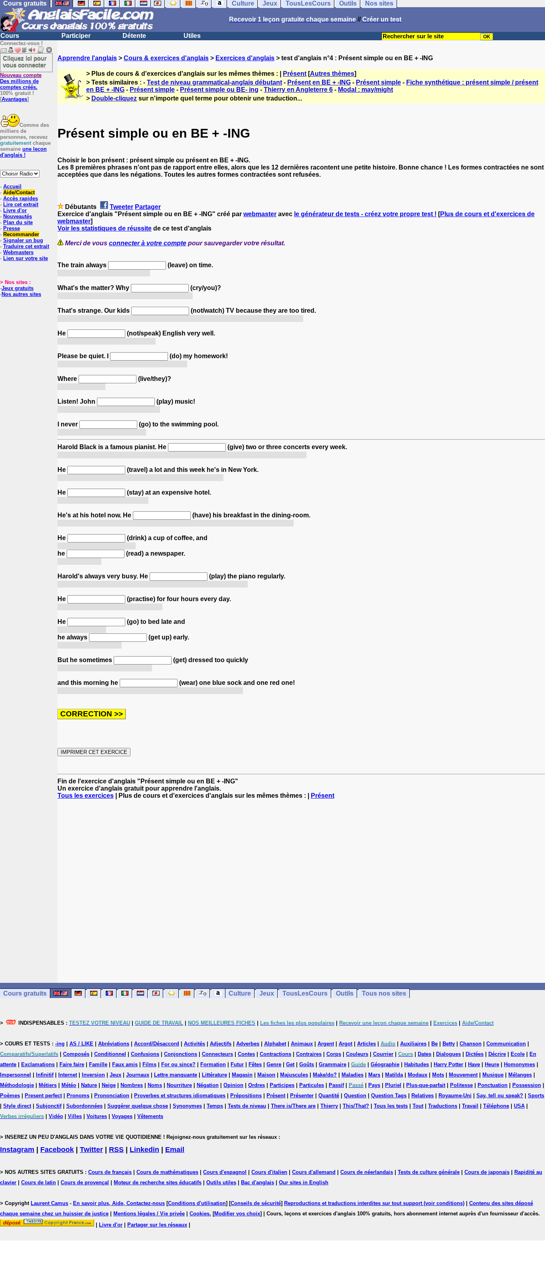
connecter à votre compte (147, 243)
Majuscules (294, 1075)
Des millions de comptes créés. (20, 81)
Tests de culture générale (429, 1172)
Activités (194, 1044)
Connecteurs (217, 1054)
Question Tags (389, 1096)
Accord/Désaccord (156, 1044)
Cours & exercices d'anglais (166, 58)
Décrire (497, 1054)
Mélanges (520, 1075)
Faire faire (71, 1064)
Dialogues (448, 1054)
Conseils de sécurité (256, 1203)
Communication (506, 1044)
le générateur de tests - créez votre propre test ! (365, 214)
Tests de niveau (247, 1106)
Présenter (302, 1096)
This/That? (356, 1106)
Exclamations (38, 1064)
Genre (274, 1064)
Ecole (518, 1054)
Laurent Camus (49, 1203)
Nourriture (179, 1085)
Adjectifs (220, 1044)
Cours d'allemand (314, 1172)
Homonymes (519, 1064)
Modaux (417, 1075)
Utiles (192, 35)
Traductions (442, 1106)
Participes (282, 1085)
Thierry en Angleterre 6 (298, 89)
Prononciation (111, 1096)
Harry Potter (448, 1064)
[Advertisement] (301, 891)
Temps (215, 1106)
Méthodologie (17, 1085)
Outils (344, 993)
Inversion (93, 1075)
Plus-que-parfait (425, 1085)
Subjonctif (48, 1106)
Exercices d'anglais (244, 58)
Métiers (48, 1085)
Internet (67, 1075)
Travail (470, 1106)
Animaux (302, 1044)
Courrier (383, 1054)
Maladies (352, 1075)
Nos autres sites (21, 294)
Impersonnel (15, 1075)
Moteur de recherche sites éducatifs (157, 1182)
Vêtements (150, 1116)
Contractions (275, 1054)
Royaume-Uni (455, 1096)
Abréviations (113, 1044)
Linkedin (144, 1150)
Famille (98, 1064)
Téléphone (496, 1106)
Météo (68, 1085)
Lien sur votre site (25, 258)
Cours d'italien (269, 1172)
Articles (366, 1044)
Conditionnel (110, 1054)
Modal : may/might (365, 89)
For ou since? (178, 1064)
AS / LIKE (81, 1044)
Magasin (242, 1075)
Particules (311, 1085)
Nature (89, 1085)
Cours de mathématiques (167, 1172)
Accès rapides (20, 198)
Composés (76, 1054)
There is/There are (293, 1106)
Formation (213, 1064)
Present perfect (43, 1096)
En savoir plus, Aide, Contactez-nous (119, 1203)
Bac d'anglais (257, 1182)
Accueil (12, 186)
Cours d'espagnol (225, 1172)
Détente (134, 35)
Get (290, 1064)
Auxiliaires (413, 1044)
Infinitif (44, 1075)
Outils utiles (221, 1182)
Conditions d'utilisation (197, 1203)
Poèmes (10, 1096)
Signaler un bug (23, 240)
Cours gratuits (25, 993)
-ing (60, 1044)
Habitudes (416, 1064)
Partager (148, 206)
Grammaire (332, 1064)
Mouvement (463, 1075)
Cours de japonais (486, 1172)
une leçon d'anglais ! (23, 152)
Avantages (14, 99)
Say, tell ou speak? (499, 1096)
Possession (526, 1085)
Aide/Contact (19, 192)
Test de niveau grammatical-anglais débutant (214, 82)
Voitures (97, 1116)
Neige (109, 1085)
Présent (294, 73)
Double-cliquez (114, 98)
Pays (374, 1085)
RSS (116, 1150)
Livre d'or (15, 210)
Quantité (328, 1096)
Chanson (471, 1044)
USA (519, 1106)
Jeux (266, 993)
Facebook (57, 1150)
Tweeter (121, 206)
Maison (266, 1075)
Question (355, 1096)
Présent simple (378, 82)
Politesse (461, 1085)
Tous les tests (391, 1106)
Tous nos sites (384, 993)
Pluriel (393, 1085)
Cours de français (110, 1172)
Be (434, 1044)
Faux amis (125, 1064)
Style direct (17, 1106)
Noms (155, 1085)
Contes (246, 1054)
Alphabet (275, 1044)
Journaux (137, 1075)
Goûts (306, 1064)
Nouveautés (17, 216)
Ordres (256, 1085)
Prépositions (246, 1096)
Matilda (394, 1075)
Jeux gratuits (18, 288)
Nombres (131, 1085)
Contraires (309, 1054)
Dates (424, 1054)
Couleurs (357, 1054)
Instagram (17, 1150)
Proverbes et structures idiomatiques (179, 1096)
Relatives (422, 1096)
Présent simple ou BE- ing (219, 89)
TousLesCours (305, 993)
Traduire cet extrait (26, 246)
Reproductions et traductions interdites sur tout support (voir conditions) (374, 1203)
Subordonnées (84, 1106)
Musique (493, 1075)
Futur (237, 1064)
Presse (11, 228)
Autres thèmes (332, 73)
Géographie (385, 1064)
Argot (345, 1044)
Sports (536, 1096)
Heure (492, 1064)
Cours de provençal (85, 1182)
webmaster (259, 214)
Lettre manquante (175, 1075)
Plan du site (18, 222)
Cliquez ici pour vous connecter (25, 61)
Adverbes (247, 1044)
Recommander (21, 234)
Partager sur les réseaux (157, 1225)
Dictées (475, 1054)
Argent (326, 1044)
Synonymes (187, 1106)
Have (474, 1064)
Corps (333, 1054)
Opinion (233, 1085)
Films (149, 1064)
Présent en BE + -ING (319, 82)
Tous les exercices (85, 795)
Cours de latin (38, 1182)
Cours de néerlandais (366, 1172)
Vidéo (56, 1116)
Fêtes (255, 1064)
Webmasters (18, 252)
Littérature (214, 1075)
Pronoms (78, 1096)
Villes (75, 1116)
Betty (448, 1044)
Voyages (122, 1116)
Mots (438, 1075)
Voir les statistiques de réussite (104, 228)
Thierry (329, 1106)
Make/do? (325, 1075)
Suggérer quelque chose (137, 1106)
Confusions (145, 1054)
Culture (240, 993)
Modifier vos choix (237, 1214)
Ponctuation (492, 1085)
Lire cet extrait (20, 204)
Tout (418, 1106)
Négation (208, 1085)
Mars (374, 1075)
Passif (336, 1085)
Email (174, 1150)
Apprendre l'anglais (87, 58)
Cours (9, 35)
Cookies (199, 1214)
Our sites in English (303, 1182)
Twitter (91, 1150)
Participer (76, 35)
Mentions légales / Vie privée (149, 1214)
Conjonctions (180, 1054)
